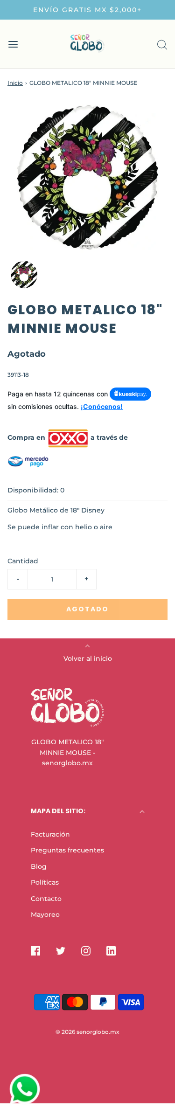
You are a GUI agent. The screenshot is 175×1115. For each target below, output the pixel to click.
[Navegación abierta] (13, 44)
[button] (24, 275)
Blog (39, 866)
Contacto (46, 898)
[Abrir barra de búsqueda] (162, 44)
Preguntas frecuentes (67, 850)
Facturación (50, 834)
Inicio (15, 82)
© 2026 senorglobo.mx (87, 1031)
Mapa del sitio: (58, 811)
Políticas (45, 882)
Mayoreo (45, 914)
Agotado (87, 609)
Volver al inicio (87, 658)
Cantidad (22, 561)
